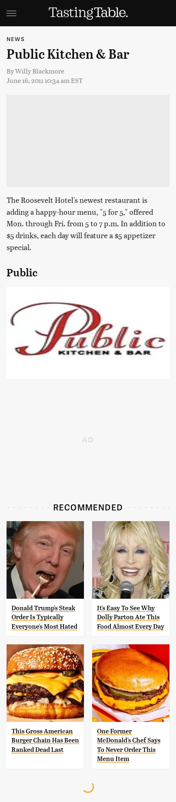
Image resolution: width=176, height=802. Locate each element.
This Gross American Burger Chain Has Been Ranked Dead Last (45, 740)
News (16, 38)
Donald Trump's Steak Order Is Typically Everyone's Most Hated (44, 617)
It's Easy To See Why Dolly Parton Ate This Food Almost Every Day (130, 617)
